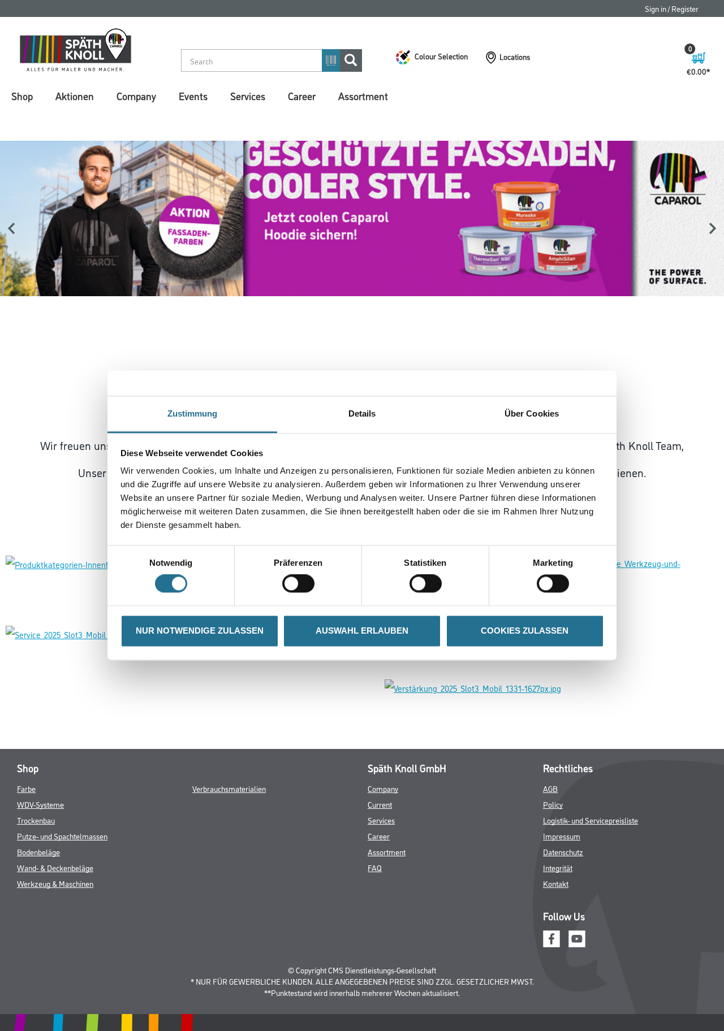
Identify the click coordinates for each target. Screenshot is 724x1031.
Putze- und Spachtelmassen (62, 835)
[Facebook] (551, 937)
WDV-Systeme (40, 804)
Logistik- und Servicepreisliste (590, 820)
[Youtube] (576, 937)
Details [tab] (362, 413)
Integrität (557, 867)
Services (247, 95)
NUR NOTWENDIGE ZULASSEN (200, 630)
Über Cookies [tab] (532, 413)
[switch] (301, 584)
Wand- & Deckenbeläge (55, 867)
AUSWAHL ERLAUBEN (362, 630)
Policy (553, 804)
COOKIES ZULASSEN (524, 630)
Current (380, 804)
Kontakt (555, 883)
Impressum (561, 835)
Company (136, 95)
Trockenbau (36, 820)
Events (193, 95)
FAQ (375, 867)
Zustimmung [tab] (192, 413)
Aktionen (74, 95)
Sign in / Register (672, 8)
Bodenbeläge (38, 851)
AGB (550, 788)
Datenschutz (563, 851)
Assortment (363, 95)
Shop (22, 95)
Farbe (26, 788)
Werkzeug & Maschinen (55, 883)
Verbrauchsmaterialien (229, 788)
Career (302, 95)
